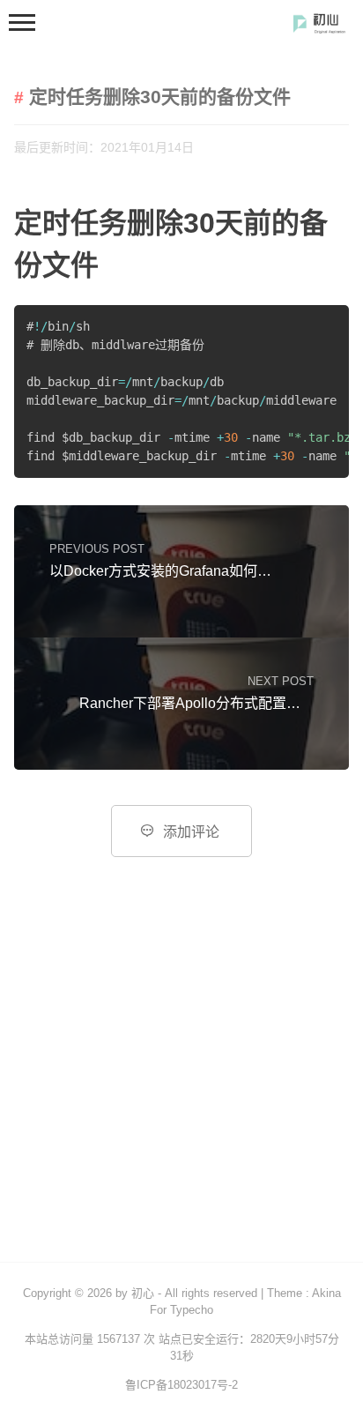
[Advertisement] (181, 1071)
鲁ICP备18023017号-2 (181, 1384)
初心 (142, 1293)
